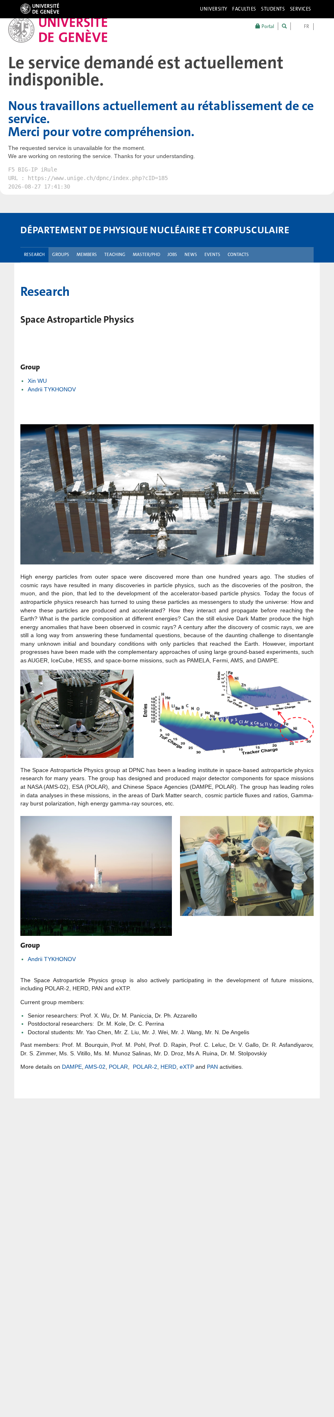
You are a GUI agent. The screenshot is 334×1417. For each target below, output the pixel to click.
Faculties (244, 9)
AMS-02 (95, 1066)
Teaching (114, 255)
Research (34, 255)
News (191, 255)
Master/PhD (146, 255)
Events (212, 255)
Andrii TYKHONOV (52, 389)
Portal (267, 26)
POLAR (118, 1066)
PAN (212, 1066)
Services (301, 9)
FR (306, 26)
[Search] (284, 26)
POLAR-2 (145, 1066)
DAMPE (72, 1066)
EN (297, 26)
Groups (60, 255)
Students (273, 9)
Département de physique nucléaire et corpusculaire (154, 230)
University (213, 9)
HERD (168, 1066)
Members (87, 255)
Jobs (172, 255)
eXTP (187, 1066)
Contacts (238, 255)
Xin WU (37, 381)
